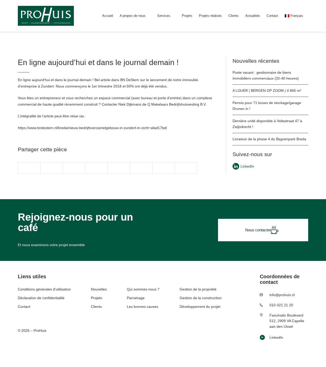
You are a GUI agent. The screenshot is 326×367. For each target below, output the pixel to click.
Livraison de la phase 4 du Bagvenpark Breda (269, 139)
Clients (233, 16)
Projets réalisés (210, 16)
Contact (272, 16)
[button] (29, 168)
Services (163, 16)
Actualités (252, 16)
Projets (187, 16)
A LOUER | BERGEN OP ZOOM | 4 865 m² (267, 90)
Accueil (107, 16)
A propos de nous (132, 16)
